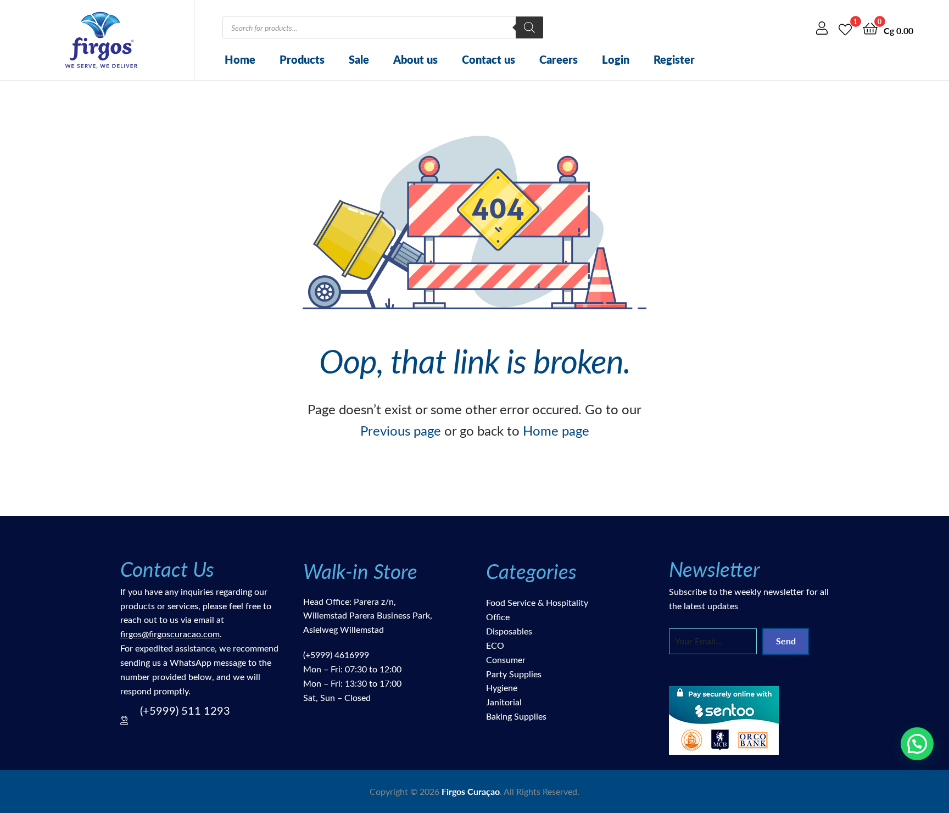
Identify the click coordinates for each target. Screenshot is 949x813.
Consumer (506, 659)
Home (240, 59)
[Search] (529, 27)
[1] (845, 27)
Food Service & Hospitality (537, 602)
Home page (556, 430)
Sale (359, 59)
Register (674, 59)
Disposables (509, 631)
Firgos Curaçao (471, 791)
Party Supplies (514, 674)
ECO (495, 645)
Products (302, 59)
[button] (917, 743)
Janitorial (504, 702)
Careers (558, 59)
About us (415, 59)
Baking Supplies (516, 716)
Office (498, 616)
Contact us (488, 59)
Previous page (400, 430)
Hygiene (501, 687)
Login (615, 59)
